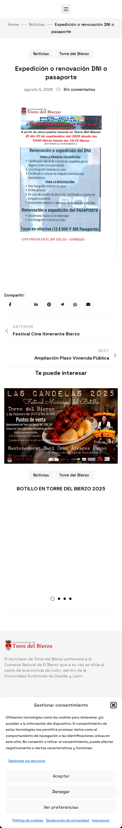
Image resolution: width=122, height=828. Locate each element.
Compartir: (14, 295)
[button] (113, 705)
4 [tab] (70, 599)
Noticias (41, 53)
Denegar (61, 791)
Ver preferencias (61, 807)
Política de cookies (27, 820)
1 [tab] (52, 599)
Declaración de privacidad (67, 820)
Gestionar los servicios (27, 760)
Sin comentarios (79, 89)
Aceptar (61, 776)
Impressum (101, 820)
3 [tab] (65, 599)
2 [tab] (59, 599)
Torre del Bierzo (74, 53)
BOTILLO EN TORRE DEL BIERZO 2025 (61, 488)
